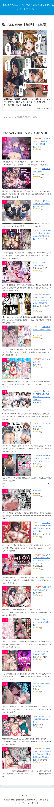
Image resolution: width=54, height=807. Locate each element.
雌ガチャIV (37, 491)
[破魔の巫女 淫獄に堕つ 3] (16, 178)
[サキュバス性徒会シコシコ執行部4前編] (16, 272)
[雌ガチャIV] (16, 500)
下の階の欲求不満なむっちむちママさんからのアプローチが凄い (41, 458)
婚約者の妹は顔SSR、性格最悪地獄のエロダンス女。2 (41, 719)
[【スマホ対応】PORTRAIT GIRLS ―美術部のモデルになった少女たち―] (16, 400)
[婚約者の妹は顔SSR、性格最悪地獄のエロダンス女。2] (16, 725)
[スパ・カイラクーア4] (16, 368)
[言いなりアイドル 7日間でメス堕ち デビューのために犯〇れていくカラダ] (16, 564)
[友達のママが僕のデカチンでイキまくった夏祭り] (16, 628)
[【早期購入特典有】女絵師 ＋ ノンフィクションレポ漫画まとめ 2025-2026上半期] (16, 304)
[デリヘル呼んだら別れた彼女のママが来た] (16, 660)
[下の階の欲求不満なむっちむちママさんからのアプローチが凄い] (16, 465)
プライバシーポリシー (27, 795)
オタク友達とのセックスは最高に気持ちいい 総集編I (41, 141)
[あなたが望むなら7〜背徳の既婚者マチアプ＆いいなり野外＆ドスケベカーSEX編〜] (16, 758)
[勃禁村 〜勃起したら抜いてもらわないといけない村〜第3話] (16, 240)
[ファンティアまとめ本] (16, 433)
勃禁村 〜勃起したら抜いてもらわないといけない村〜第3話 (42, 233)
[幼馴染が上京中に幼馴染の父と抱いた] (16, 693)
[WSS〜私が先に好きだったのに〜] (16, 596)
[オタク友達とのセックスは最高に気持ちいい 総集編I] (16, 148)
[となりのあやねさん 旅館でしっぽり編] (16, 336)
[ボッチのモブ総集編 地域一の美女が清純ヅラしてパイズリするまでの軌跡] (16, 532)
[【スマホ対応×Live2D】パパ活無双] (16, 210)
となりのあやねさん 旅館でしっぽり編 (42, 329)
